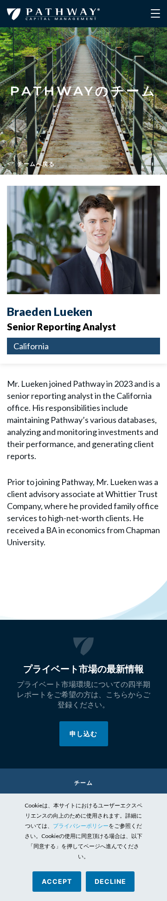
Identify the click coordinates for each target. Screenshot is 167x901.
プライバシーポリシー (81, 825)
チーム (83, 782)
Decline (110, 881)
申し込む (83, 733)
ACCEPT (57, 881)
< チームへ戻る (31, 163)
